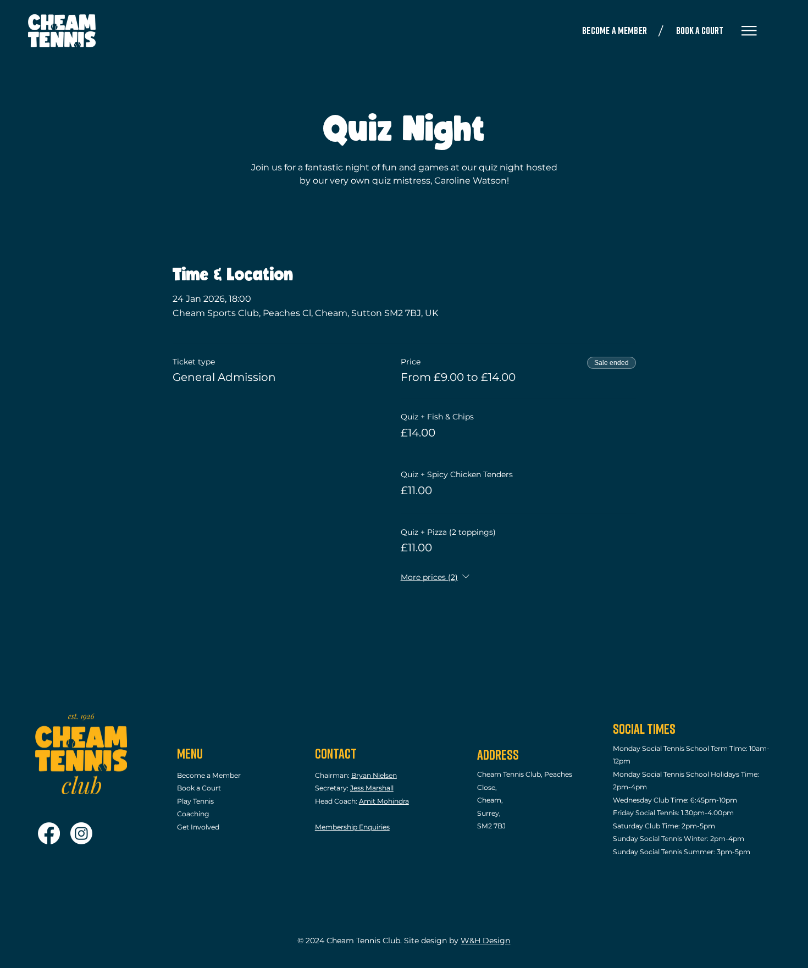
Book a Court (199, 788)
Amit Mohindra (384, 801)
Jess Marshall (372, 788)
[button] (749, 30)
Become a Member (209, 775)
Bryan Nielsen (374, 775)
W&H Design (485, 940)
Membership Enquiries (352, 827)
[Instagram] (81, 833)
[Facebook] (49, 833)
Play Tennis (195, 801)
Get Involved (198, 827)
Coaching (194, 814)
